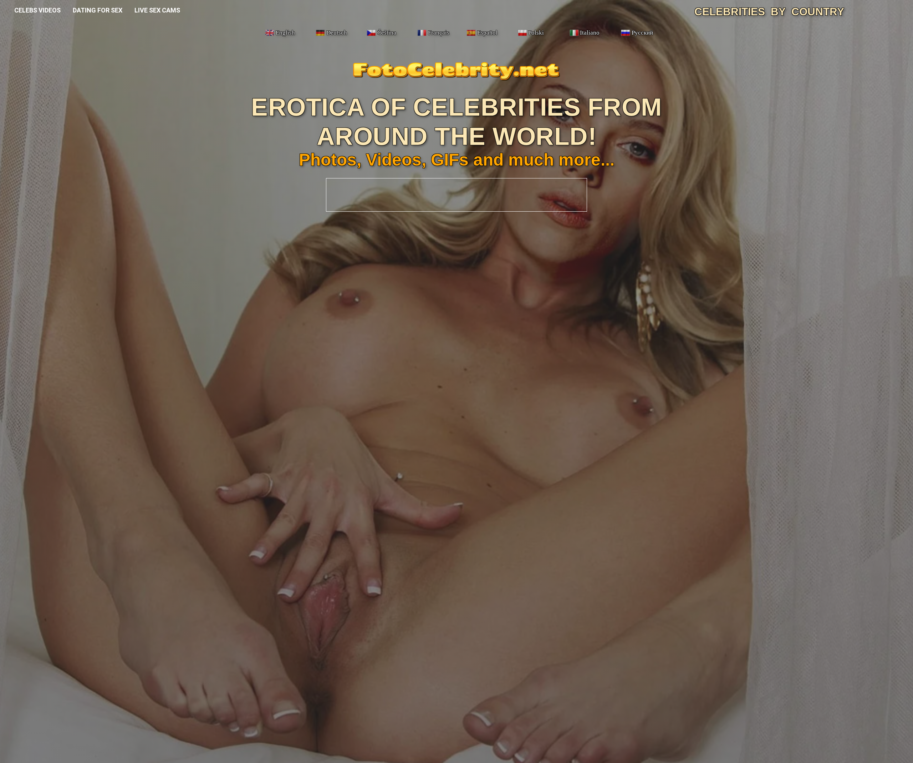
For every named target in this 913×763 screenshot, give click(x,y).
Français (438, 32)
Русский (642, 32)
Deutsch (336, 32)
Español (487, 32)
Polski (536, 32)
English (285, 32)
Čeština (386, 32)
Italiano (590, 32)
